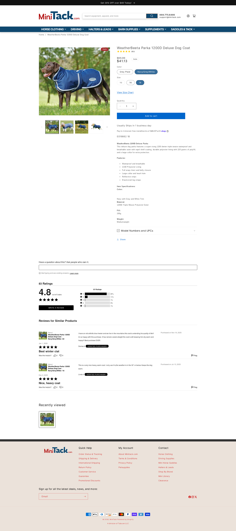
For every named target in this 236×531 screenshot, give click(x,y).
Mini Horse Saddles (167, 463)
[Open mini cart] (194, 16)
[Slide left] (42, 127)
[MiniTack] (59, 15)
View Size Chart (125, 92)
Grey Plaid (125, 72)
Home (41, 35)
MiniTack (113, 519)
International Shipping (89, 463)
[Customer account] (188, 16)
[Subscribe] (85, 496)
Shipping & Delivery (88, 458)
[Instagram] (192, 497)
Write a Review (56, 308)
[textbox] (118, 267)
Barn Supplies (128, 29)
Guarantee (84, 476)
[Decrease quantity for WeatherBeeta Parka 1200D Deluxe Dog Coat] (120, 106)
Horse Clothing (52, 29)
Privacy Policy (125, 463)
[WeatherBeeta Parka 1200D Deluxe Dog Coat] (47, 419)
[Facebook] (189, 497)
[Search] (152, 16)
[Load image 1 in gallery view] (52, 127)
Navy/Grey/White (146, 72)
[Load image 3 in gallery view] (67, 127)
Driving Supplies (166, 458)
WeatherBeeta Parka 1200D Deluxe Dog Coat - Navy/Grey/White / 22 (59, 337)
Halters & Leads (100, 29)
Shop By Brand (165, 471)
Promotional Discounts (89, 480)
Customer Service (87, 471)
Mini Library (164, 476)
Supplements (154, 29)
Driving (76, 29)
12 (121, 82)
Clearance (163, 480)
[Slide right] (107, 127)
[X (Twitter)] (195, 497)
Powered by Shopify (125, 519)
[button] (157, 230)
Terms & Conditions (128, 458)
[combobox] (120, 16)
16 (130, 82)
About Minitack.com (128, 454)
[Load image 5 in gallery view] (96, 127)
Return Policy (85, 467)
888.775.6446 (167, 14)
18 (140, 82)
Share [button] (123, 239)
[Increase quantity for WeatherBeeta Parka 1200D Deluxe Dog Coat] (133, 106)
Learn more (74, 273)
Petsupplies (124, 467)
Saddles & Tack (181, 29)
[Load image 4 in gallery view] (81, 127)
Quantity (121, 101)
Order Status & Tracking (90, 454)
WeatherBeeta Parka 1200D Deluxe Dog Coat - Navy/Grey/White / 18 (59, 368)
